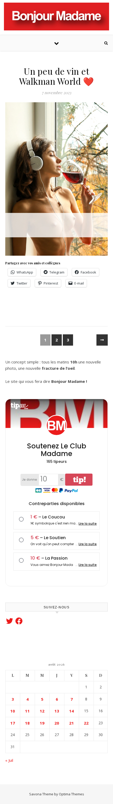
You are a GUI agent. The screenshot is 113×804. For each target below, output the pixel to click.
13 (56, 711)
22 (86, 723)
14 (71, 711)
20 (56, 723)
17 (12, 723)
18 (27, 723)
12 (42, 711)
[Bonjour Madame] (56, 16)
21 (71, 723)
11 (27, 711)
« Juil (9, 760)
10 (12, 711)
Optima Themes (71, 794)
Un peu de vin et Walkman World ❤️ (56, 76)
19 (42, 723)
